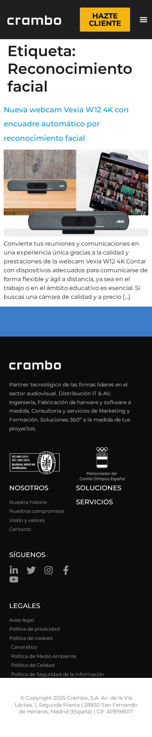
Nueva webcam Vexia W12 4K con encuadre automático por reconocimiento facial (66, 124)
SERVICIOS (94, 502)
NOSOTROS (28, 488)
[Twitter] (31, 570)
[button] (144, 20)
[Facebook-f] (65, 570)
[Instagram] (48, 570)
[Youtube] (13, 579)
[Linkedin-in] (13, 570)
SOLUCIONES (98, 488)
